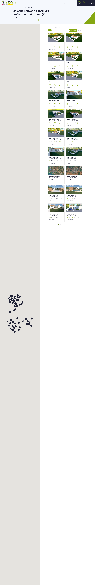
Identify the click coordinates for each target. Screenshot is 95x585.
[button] (7, 321)
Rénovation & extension (47, 3)
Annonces (16, 7)
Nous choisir (57, 3)
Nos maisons (28, 3)
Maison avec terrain (54, 44)
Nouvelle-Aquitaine (21, 7)
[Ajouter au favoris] (63, 34)
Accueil (14, 7)
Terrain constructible (54, 177)
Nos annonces (36, 3)
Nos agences (65, 3)
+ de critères (42, 20)
